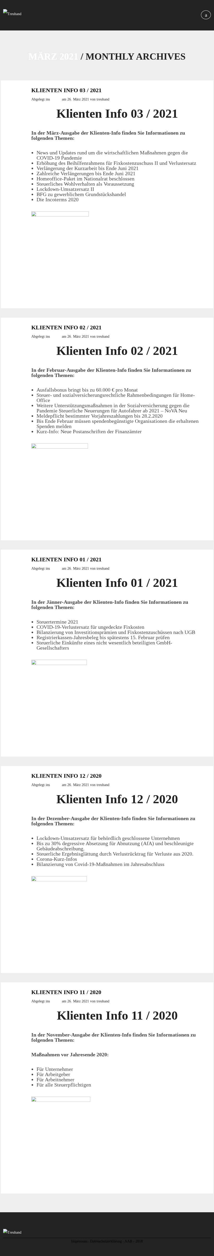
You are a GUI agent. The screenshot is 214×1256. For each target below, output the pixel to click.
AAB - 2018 (133, 1241)
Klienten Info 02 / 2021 (66, 327)
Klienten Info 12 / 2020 (66, 776)
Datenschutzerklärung (106, 1241)
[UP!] (107, 1251)
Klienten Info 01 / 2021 (66, 559)
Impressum (79, 1241)
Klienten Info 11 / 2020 (66, 992)
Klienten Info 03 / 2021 (66, 90)
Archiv (56, 99)
